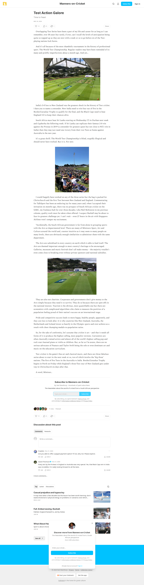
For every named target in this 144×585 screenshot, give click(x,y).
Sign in (137, 4)
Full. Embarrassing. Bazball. (47, 509)
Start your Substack (66, 575)
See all (37, 538)
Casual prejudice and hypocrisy (49, 492)
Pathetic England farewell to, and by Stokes (49, 512)
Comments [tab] (38, 431)
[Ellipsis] (109, 451)
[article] (72, 497)
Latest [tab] (41, 487)
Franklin (41, 451)
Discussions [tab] (50, 487)
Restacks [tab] (47, 431)
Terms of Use (82, 558)
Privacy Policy (88, 560)
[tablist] (43, 431)
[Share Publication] (118, 4)
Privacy (71, 570)
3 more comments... (40, 476)
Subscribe (127, 4)
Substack (61, 581)
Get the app (82, 575)
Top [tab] (36, 487)
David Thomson (44, 462)
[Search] (113, 4)
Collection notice (86, 570)
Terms (77, 570)
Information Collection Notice (71, 560)
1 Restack (58, 409)
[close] (92, 523)
